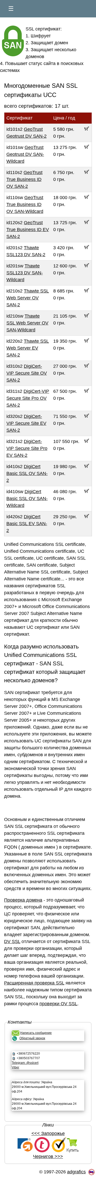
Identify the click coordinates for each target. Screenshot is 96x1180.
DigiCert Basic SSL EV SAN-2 (26, 523)
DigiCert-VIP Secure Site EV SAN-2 (26, 423)
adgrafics (76, 1171)
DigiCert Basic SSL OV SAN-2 (27, 473)
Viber (15, 1067)
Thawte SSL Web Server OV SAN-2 (27, 297)
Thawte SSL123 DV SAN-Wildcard (24, 272)
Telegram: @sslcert (25, 1063)
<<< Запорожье (48, 1133)
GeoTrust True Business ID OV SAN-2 (24, 179)
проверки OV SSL (58, 1003)
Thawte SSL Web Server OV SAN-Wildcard (27, 322)
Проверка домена (23, 900)
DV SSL (12, 941)
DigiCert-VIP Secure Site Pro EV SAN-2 (26, 448)
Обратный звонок (32, 1038)
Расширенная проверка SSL (34, 983)
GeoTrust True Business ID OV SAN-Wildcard (24, 204)
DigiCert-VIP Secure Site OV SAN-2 (26, 373)
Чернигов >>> (48, 1156)
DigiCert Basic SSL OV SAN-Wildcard (27, 498)
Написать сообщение (36, 1033)
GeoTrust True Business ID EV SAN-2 (27, 229)
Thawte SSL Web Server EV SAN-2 (27, 348)
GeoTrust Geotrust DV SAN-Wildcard (25, 154)
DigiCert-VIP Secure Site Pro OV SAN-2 (27, 398)
